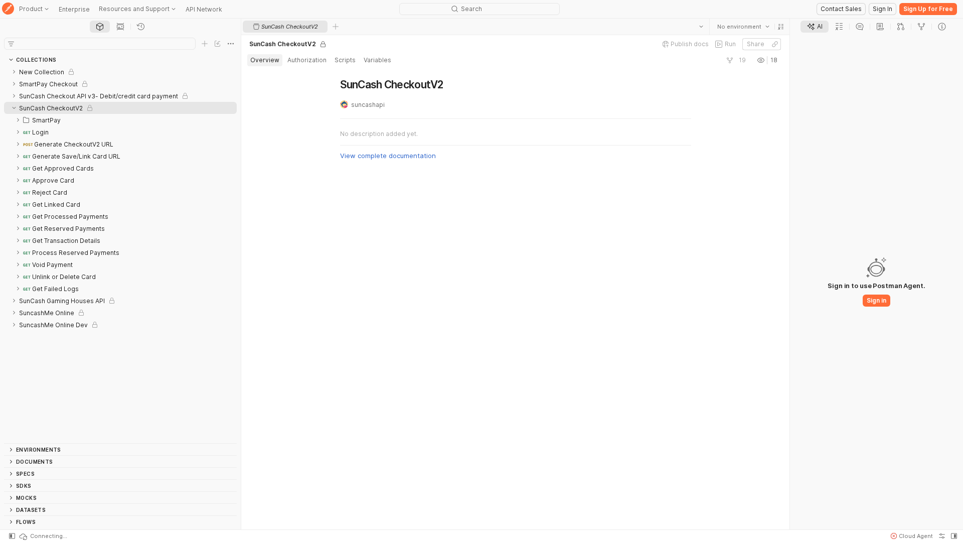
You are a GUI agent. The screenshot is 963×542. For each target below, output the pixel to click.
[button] (781, 26)
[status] (42, 536)
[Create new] (205, 44)
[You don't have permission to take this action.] (336, 27)
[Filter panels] (11, 44)
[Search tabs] (701, 27)
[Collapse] (14, 108)
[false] (730, 60)
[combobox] (743, 26)
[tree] (120, 254)
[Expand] (14, 72)
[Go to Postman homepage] (8, 9)
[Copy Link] (775, 44)
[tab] (100, 27)
